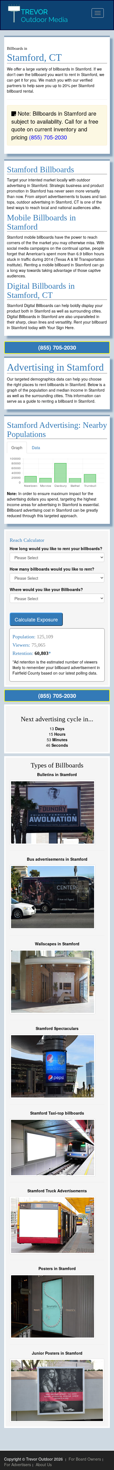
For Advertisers (17, 1464)
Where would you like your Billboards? (46, 589)
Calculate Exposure (36, 619)
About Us (44, 1464)
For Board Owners (85, 1459)
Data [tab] (36, 447)
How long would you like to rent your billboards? (56, 548)
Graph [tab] (16, 447)
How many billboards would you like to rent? (52, 569)
